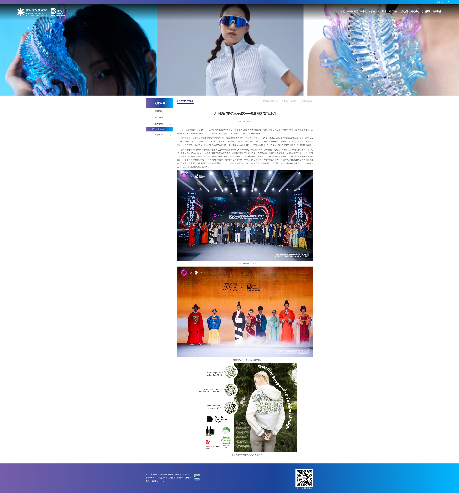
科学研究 (393, 11)
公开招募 (437, 11)
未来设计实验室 (367, 11)
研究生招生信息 (158, 129)
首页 (342, 11)
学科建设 (159, 111)
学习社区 (426, 11)
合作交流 (404, 11)
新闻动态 (415, 11)
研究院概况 (352, 11)
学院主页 (440, 2)
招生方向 (159, 124)
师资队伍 (159, 135)
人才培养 (382, 11)
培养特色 (159, 117)
